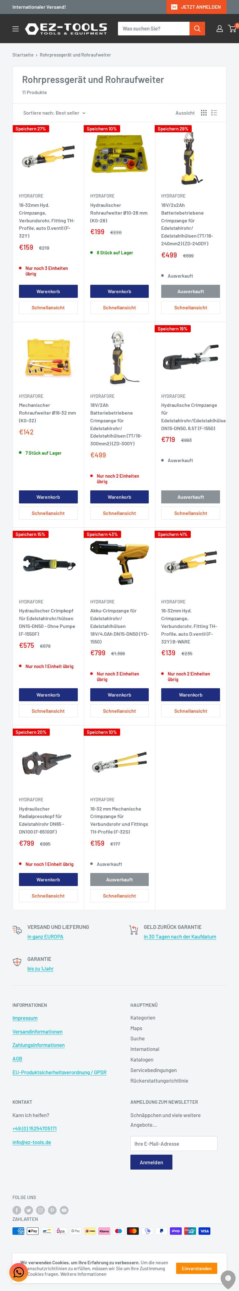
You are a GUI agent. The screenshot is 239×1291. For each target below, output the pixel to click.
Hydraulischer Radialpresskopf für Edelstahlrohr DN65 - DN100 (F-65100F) (41, 820)
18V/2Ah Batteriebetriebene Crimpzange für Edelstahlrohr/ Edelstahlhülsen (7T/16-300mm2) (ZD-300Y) (116, 424)
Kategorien (142, 1017)
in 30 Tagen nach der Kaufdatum (180, 936)
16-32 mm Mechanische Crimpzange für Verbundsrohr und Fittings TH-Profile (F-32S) (119, 820)
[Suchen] (197, 28)
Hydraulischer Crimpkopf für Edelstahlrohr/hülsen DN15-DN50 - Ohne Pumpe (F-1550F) (47, 621)
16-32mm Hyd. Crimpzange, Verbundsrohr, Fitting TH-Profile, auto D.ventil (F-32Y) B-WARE (189, 625)
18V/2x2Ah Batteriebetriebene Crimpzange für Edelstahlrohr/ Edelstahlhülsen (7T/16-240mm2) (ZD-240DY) (187, 224)
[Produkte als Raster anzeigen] (204, 113)
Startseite (23, 54)
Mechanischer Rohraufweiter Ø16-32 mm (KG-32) (47, 412)
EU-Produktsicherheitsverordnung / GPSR (59, 1072)
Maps (136, 1028)
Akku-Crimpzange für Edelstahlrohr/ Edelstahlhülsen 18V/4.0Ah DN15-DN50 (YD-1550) (119, 625)
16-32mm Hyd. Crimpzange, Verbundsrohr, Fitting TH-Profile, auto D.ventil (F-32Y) (47, 220)
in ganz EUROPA (45, 936)
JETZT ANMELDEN (201, 7)
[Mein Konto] (220, 28)
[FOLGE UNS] (16, 1210)
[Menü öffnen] (15, 28)
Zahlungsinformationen (38, 1045)
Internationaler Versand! (39, 7)
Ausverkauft (190, 291)
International (144, 1049)
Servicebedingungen (153, 1070)
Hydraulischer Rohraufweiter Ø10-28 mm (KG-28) (119, 212)
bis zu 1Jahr (40, 968)
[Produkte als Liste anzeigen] (214, 113)
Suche (137, 1038)
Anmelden (151, 1162)
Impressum (25, 1018)
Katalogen (141, 1059)
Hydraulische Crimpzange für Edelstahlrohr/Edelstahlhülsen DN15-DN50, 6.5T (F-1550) (190, 416)
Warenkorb (48, 291)
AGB (17, 1058)
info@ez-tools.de (31, 1142)
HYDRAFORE (31, 195)
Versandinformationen (37, 1031)
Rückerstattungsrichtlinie (159, 1080)
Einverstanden (197, 1268)
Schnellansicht (48, 307)
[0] (232, 28)
